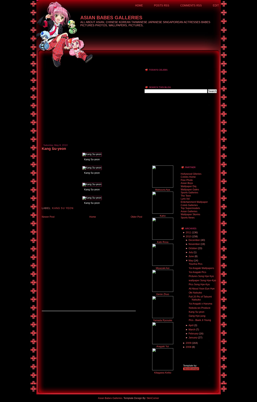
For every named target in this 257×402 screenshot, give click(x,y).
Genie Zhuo (162, 294)
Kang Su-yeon (54, 149)
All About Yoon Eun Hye (202, 288)
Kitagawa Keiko (162, 372)
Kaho (163, 215)
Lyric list (185, 198)
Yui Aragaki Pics (197, 272)
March (192, 329)
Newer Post (48, 216)
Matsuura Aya (162, 189)
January (193, 337)
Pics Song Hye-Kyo (199, 284)
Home (139, 5)
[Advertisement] (89, 69)
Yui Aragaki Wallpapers (201, 268)
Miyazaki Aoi (162, 268)
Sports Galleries (189, 192)
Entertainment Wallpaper (194, 202)
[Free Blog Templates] (191, 369)
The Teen (186, 195)
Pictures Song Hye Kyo (201, 276)
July (191, 252)
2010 (188, 236)
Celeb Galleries (189, 205)
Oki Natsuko (195, 292)
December (194, 240)
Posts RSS (161, 5)
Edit (216, 5)
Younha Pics (195, 264)
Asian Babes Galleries (111, 17)
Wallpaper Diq (188, 186)
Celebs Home (188, 177)
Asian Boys (187, 183)
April (191, 325)
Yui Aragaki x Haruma (200, 303)
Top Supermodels (190, 208)
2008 (188, 347)
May (191, 260)
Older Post (136, 216)
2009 (188, 343)
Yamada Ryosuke (162, 320)
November (194, 244)
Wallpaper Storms (190, 214)
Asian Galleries (189, 211)
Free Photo (187, 180)
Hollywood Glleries (191, 174)
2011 (188, 232)
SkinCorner (153, 398)
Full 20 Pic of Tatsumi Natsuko (200, 298)
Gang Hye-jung (197, 316)
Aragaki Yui (162, 346)
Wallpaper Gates (190, 189)
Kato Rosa (162, 242)
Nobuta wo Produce (199, 308)
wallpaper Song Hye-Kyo (202, 280)
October (193, 248)
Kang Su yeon (62, 208)
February (193, 333)
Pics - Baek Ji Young (200, 320)
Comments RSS (191, 5)
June (191, 256)
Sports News (188, 217)
